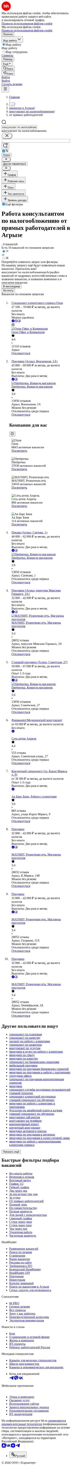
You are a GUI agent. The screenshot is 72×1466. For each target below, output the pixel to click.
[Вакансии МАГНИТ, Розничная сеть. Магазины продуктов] (40, 617)
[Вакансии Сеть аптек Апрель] (40, 735)
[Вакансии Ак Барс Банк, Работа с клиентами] (40, 793)
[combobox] (19, 127)
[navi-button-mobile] (5, 89)
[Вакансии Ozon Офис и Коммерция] (40, 328)
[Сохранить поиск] (5, 146)
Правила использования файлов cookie (27, 30)
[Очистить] (7, 136)
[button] (6, 77)
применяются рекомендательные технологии (34, 1422)
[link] (8, 68)
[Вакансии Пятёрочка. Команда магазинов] (40, 383)
